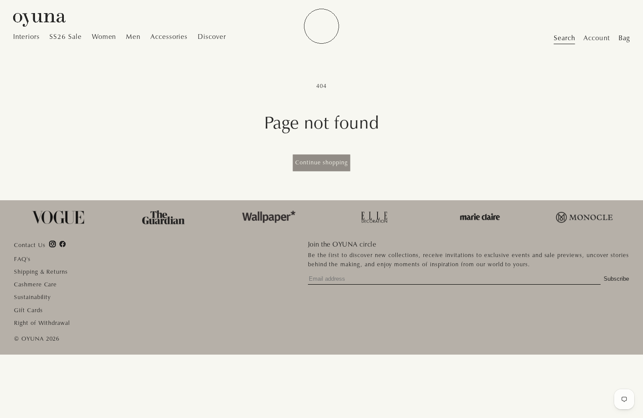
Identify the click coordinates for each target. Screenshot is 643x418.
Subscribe (616, 278)
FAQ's (22, 259)
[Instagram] (52, 244)
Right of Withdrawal (42, 323)
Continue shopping (321, 162)
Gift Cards (28, 310)
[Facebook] (62, 244)
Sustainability (32, 297)
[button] (29, 37)
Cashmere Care (35, 284)
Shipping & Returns (41, 271)
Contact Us (29, 245)
